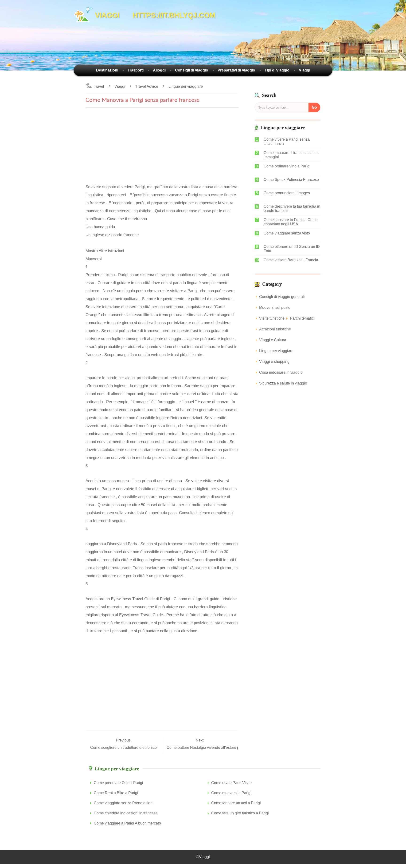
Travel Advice (147, 86)
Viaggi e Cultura (272, 340)
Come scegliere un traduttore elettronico (124, 747)
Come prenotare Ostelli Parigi (118, 783)
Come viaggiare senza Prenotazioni (123, 803)
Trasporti (136, 70)
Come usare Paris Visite (231, 783)
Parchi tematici (302, 318)
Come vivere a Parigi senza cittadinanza (287, 141)
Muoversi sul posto (274, 307)
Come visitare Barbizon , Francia (291, 260)
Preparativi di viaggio (236, 70)
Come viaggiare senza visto (287, 233)
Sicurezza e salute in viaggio (283, 383)
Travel (99, 86)
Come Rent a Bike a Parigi (116, 793)
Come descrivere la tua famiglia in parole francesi (292, 208)
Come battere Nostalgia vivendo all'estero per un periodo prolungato (224, 747)
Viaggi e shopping (274, 362)
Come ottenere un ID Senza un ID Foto (292, 249)
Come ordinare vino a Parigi (287, 166)
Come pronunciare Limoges (287, 193)
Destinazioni (107, 70)
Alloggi (159, 70)
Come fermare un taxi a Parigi (236, 803)
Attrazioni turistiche (275, 329)
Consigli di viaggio (191, 70)
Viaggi (304, 70)
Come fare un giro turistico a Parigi (240, 813)
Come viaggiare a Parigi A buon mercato (127, 823)
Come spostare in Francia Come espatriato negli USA (291, 222)
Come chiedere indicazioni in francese (126, 813)
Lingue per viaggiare (185, 86)
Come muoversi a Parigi (231, 793)
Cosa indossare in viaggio (281, 372)
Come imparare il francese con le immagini (291, 155)
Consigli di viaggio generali (282, 297)
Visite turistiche (272, 318)
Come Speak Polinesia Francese (291, 180)
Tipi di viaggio (277, 70)
